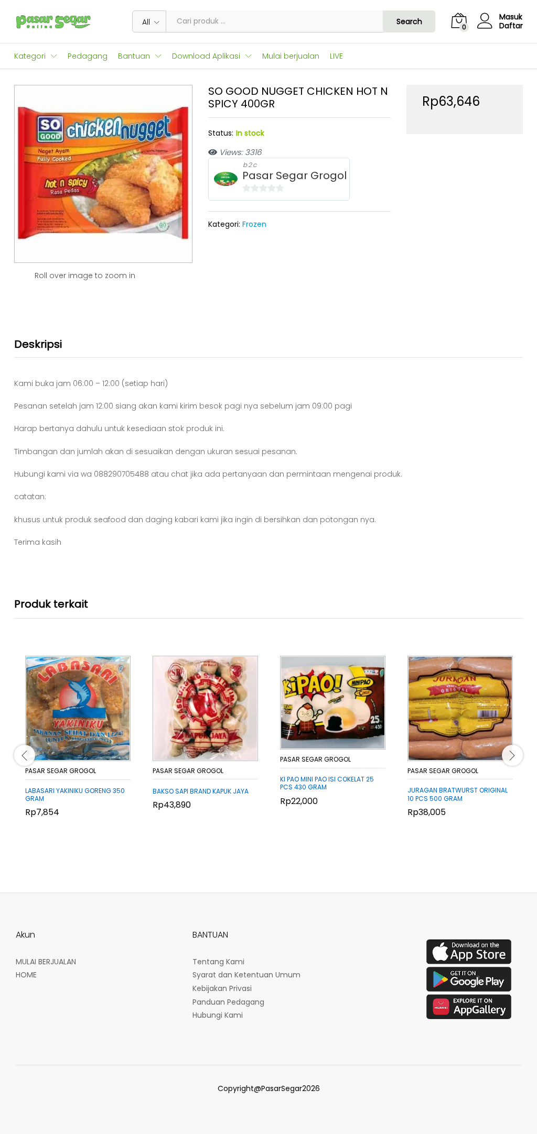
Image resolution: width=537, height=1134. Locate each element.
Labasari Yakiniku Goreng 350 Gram (75, 795)
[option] (78, 750)
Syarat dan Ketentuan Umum (246, 975)
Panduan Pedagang (228, 1002)
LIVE (336, 56)
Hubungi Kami (217, 1015)
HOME (26, 975)
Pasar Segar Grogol (294, 175)
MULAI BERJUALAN (46, 961)
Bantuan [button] (134, 56)
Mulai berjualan (290, 56)
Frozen (254, 224)
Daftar (511, 25)
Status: (220, 133)
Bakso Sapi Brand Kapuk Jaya (201, 791)
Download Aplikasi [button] (206, 56)
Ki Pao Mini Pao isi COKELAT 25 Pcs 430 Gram (327, 783)
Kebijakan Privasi (222, 988)
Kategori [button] (30, 56)
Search (409, 21)
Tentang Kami (218, 961)
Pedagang (88, 56)
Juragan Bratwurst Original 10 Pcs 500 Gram (457, 794)
